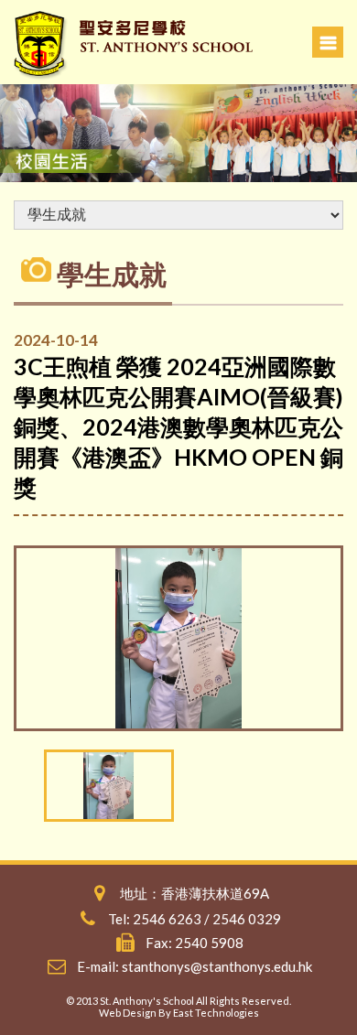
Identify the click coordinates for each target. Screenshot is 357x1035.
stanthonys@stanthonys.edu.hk (217, 966)
